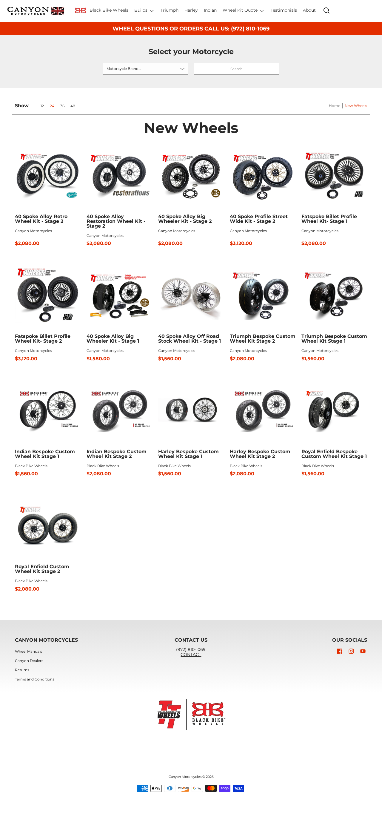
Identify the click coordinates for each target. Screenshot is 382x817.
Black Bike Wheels (31, 466)
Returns (22, 670)
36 (62, 106)
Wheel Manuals (28, 651)
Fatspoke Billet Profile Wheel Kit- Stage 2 (42, 338)
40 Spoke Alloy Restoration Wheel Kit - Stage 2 (116, 221)
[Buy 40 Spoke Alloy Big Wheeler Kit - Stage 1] (119, 295)
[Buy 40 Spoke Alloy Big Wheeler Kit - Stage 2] (191, 175)
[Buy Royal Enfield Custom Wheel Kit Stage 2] (48, 525)
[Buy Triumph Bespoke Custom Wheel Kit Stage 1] (334, 295)
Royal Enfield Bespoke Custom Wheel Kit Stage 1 (334, 454)
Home (334, 105)
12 (42, 106)
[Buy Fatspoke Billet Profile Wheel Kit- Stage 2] (48, 295)
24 (52, 106)
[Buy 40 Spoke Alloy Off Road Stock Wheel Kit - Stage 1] (191, 295)
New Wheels (356, 105)
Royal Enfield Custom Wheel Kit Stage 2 (42, 569)
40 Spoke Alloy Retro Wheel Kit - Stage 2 (41, 219)
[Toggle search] (326, 10)
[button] (339, 651)
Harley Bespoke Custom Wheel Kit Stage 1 (188, 454)
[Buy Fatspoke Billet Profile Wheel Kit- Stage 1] (334, 175)
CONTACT (191, 654)
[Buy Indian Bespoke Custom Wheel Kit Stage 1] (48, 410)
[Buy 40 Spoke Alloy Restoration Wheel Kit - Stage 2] (119, 175)
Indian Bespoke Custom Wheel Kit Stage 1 (45, 454)
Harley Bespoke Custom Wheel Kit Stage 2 (260, 454)
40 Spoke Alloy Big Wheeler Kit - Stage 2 (185, 219)
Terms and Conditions (34, 679)
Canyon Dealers (29, 660)
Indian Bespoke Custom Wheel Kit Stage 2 (117, 454)
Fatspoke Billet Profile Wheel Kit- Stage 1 (329, 219)
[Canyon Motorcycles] (36, 11)
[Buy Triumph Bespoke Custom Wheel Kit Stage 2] (262, 295)
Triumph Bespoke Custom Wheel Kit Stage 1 (334, 338)
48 (72, 106)
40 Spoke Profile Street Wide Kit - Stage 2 (259, 219)
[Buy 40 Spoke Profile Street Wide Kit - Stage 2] (262, 175)
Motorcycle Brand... (124, 68)
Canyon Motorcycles (33, 231)
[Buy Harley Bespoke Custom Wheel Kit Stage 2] (262, 410)
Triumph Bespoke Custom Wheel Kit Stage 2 (262, 338)
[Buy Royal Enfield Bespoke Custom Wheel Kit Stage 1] (334, 410)
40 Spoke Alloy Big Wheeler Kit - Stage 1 (113, 338)
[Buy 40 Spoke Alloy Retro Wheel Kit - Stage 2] (48, 175)
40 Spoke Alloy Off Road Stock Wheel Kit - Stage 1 (189, 338)
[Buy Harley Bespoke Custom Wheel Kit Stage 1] (191, 410)
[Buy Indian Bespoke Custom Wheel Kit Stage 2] (119, 410)
